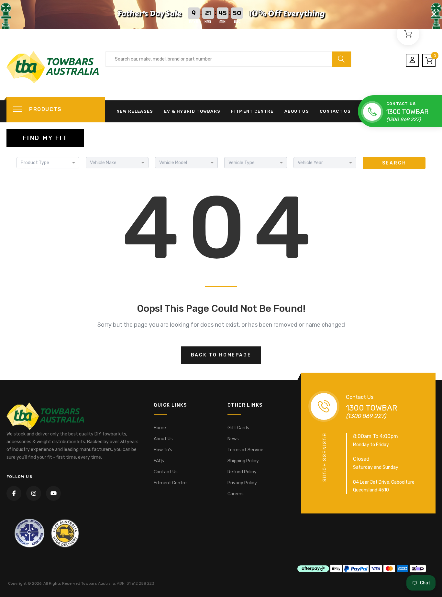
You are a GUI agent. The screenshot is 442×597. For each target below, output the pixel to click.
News (233, 439)
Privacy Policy (242, 483)
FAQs (159, 461)
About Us (296, 111)
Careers (235, 494)
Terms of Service (245, 450)
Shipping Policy (243, 461)
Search (394, 163)
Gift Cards (238, 428)
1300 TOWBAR (407, 112)
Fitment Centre (252, 111)
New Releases (134, 111)
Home (160, 428)
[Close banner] (434, 14)
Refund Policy (242, 472)
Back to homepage (221, 355)
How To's (163, 450)
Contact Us (335, 111)
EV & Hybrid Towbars (192, 111)
